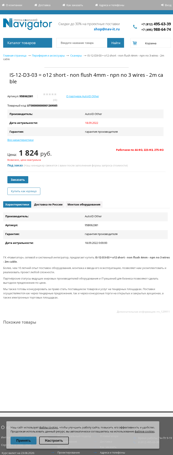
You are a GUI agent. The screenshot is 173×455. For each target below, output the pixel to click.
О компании (14, 5)
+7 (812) (156, 24)
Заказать (18, 180)
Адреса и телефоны (111, 5)
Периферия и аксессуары (48, 55)
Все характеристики (20, 140)
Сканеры (76, 55)
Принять (23, 440)
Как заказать (74, 5)
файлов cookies (144, 431)
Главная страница (14, 55)
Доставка (44, 5)
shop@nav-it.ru (107, 29)
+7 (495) (156, 30)
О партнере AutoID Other (82, 96)
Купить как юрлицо (24, 191)
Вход (168, 5)
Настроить (54, 440)
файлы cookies (48, 427)
